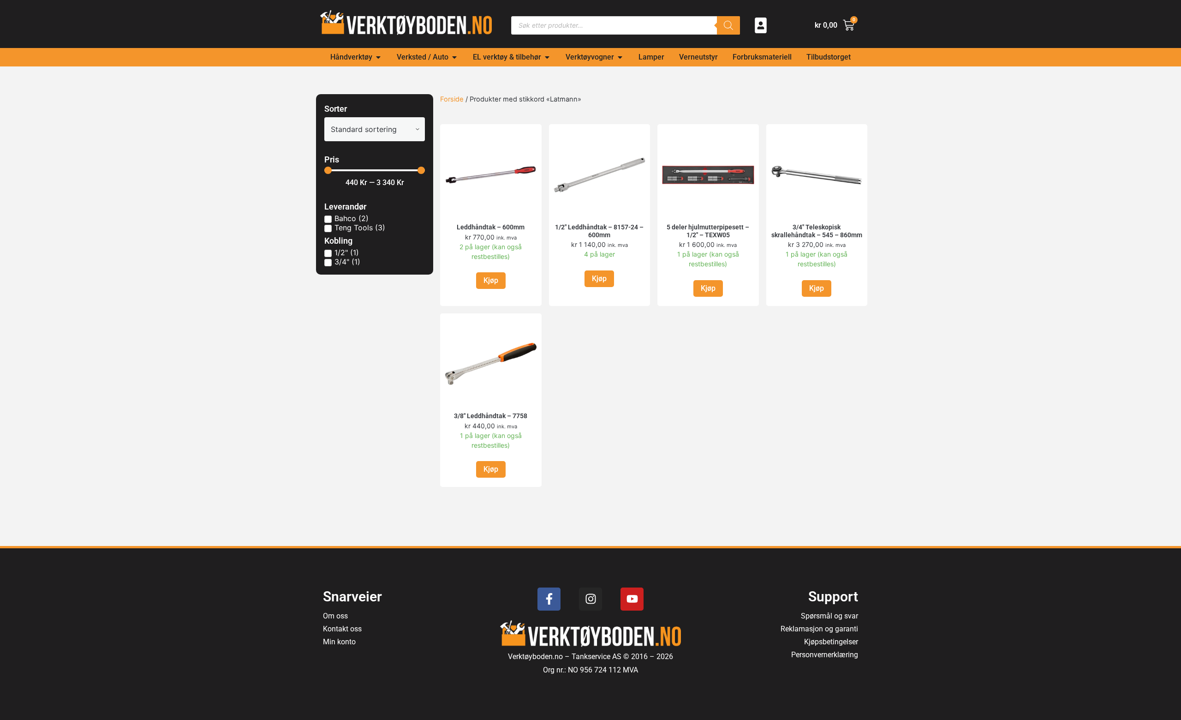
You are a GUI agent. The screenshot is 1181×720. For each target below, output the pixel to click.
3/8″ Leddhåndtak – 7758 (490, 416)
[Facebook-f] (549, 599)
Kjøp (490, 280)
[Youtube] (632, 599)
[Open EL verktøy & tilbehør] (547, 57)
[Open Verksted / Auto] (454, 57)
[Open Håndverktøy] (378, 57)
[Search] (728, 25)
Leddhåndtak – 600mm (491, 227)
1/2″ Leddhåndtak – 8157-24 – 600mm (599, 231)
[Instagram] (590, 599)
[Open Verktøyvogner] (620, 57)
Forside (452, 99)
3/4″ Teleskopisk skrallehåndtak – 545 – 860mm (816, 231)
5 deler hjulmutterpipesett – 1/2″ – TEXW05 (708, 231)
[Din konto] (761, 25)
